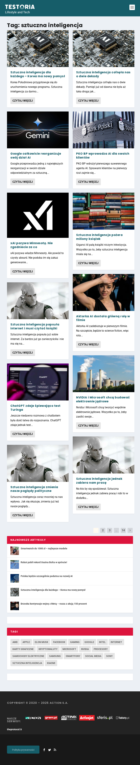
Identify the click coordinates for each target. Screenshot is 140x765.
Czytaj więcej (22, 100)
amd (15, 642)
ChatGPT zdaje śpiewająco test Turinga (35, 408)
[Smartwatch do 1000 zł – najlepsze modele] (14, 550)
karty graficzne (23, 649)
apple (26, 642)
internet (116, 642)
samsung (55, 656)
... (116, 530)
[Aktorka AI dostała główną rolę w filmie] (103, 292)
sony (109, 656)
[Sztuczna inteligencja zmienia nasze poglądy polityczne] (38, 463)
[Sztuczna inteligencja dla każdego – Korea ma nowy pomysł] (38, 48)
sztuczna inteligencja (27, 663)
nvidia (85, 649)
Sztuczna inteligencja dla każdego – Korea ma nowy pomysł (37, 74)
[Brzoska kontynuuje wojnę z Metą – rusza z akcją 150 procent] (14, 606)
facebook (59, 642)
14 (123, 530)
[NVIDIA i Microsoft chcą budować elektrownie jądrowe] (103, 373)
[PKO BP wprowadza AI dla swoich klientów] (103, 130)
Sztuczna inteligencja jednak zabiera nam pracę (99, 481)
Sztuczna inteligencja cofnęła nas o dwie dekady (103, 74)
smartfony (73, 656)
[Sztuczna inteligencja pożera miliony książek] (103, 211)
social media (93, 656)
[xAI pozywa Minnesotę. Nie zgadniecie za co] (38, 215)
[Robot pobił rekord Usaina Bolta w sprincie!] (14, 564)
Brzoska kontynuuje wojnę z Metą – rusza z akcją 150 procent (54, 603)
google (89, 642)
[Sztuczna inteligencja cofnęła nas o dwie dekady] (103, 48)
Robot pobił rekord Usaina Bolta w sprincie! (44, 562)
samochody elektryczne (28, 656)
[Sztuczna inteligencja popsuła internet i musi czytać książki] (38, 300)
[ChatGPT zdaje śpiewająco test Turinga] (38, 381)
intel (102, 642)
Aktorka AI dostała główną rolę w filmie (103, 318)
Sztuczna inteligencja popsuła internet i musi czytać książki (34, 326)
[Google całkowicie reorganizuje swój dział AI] (38, 130)
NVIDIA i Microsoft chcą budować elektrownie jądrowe (103, 399)
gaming (75, 642)
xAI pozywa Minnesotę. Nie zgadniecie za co (31, 245)
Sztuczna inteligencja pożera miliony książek (99, 237)
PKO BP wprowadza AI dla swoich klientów (102, 156)
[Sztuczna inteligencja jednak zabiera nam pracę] (103, 454)
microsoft (69, 649)
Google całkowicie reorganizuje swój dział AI (35, 156)
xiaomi (51, 663)
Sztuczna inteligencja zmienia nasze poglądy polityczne (34, 489)
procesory (101, 649)
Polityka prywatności (23, 749)
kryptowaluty (48, 649)
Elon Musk (41, 642)
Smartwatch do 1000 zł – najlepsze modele (44, 548)
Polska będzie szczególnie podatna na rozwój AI (47, 576)
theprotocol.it (14, 729)
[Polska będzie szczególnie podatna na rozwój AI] (14, 578)
